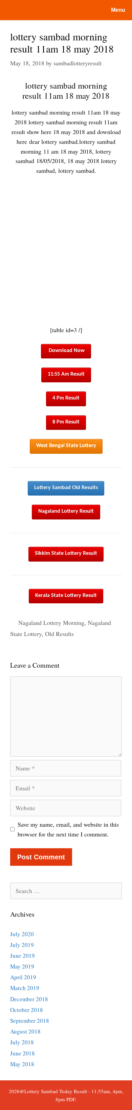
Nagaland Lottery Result (66, 511)
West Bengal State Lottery (66, 445)
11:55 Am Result (66, 374)
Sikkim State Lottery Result (66, 553)
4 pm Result (66, 398)
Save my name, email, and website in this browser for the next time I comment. (68, 829)
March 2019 (24, 988)
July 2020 (22, 934)
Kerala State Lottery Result (66, 595)
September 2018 (29, 1020)
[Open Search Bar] (77, 10)
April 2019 (23, 977)
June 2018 (22, 1053)
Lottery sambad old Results (66, 487)
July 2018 (22, 1042)
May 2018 (22, 1064)
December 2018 (29, 999)
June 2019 (22, 955)
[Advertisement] (66, 250)
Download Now (67, 350)
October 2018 (26, 1010)
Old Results (59, 634)
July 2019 (22, 945)
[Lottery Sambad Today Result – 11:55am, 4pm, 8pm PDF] (32, 10)
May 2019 (22, 966)
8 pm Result (66, 422)
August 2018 (25, 1031)
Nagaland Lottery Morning (51, 623)
